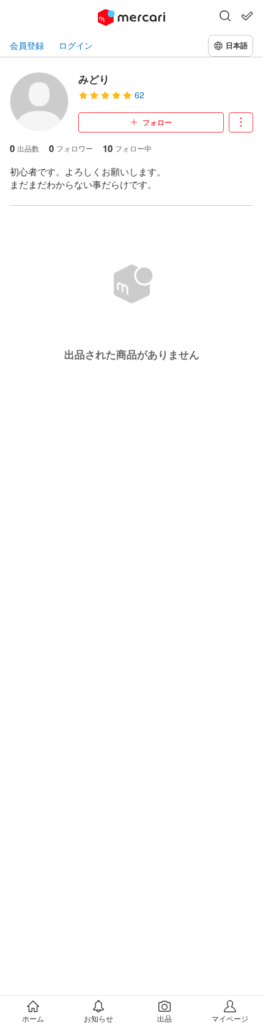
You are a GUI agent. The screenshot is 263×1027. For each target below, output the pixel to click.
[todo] (247, 16)
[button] (225, 17)
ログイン (76, 45)
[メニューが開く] (241, 122)
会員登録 (27, 45)
